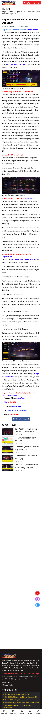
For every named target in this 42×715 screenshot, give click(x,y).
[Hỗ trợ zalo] (38, 605)
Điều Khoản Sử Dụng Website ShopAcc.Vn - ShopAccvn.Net (21, 703)
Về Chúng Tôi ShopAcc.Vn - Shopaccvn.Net (16, 694)
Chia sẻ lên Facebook (22, 419)
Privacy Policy (7, 682)
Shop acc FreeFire (20, 11)
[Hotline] (38, 593)
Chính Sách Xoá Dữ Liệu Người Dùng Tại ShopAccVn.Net (20, 697)
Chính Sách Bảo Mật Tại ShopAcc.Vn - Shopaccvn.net (19, 700)
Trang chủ (5, 11)
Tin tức (11, 11)
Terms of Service (8, 685)
